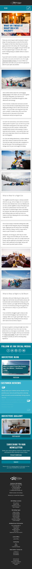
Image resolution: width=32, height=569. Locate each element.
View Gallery (16, 436)
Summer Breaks (16, 516)
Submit (16, 462)
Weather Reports (16, 529)
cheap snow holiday (9, 334)
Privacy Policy (16, 560)
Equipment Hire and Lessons (16, 532)
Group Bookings (16, 513)
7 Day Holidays (16, 517)
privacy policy (15, 466)
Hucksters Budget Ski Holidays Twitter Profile (12, 350)
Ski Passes (16, 531)
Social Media (16, 554)
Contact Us (16, 551)
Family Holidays (16, 515)
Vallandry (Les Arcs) (16, 505)
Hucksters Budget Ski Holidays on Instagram (16, 350)
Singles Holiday (16, 512)
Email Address (16, 455)
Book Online (16, 553)
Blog (16, 544)
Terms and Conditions (16, 561)
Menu (6, 8)
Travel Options (16, 527)
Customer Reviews (16, 546)
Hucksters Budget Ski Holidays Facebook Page (8, 350)
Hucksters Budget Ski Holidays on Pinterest (19, 350)
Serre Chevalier (16, 507)
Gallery (16, 545)
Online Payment (16, 563)
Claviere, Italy (16, 504)
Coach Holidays (16, 520)
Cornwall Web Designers (18, 495)
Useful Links (16, 528)
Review (16, 564)
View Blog (16, 377)
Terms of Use (16, 559)
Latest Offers (16, 539)
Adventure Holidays (16, 519)
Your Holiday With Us (16, 525)
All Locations (16, 503)
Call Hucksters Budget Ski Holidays (28, 8)
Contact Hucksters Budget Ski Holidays (23, 350)
